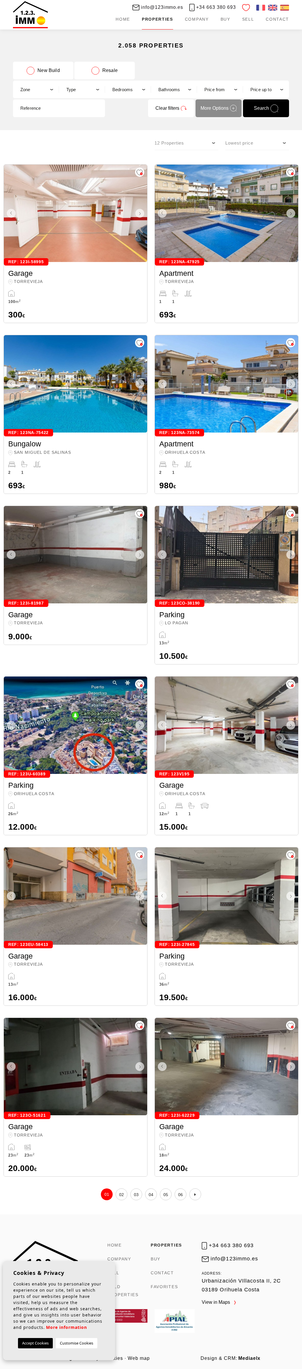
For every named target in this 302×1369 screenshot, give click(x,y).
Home (123, 19)
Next (141, 213)
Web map (139, 1358)
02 (121, 1194)
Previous (10, 213)
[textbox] (36, 89)
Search (261, 108)
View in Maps (216, 1302)
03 (136, 1194)
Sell (248, 19)
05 (165, 1194)
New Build (48, 70)
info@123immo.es (161, 7)
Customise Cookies (76, 1343)
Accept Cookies (35, 1343)
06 (180, 1194)
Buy (225, 19)
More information (66, 1327)
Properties (157, 19)
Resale (110, 70)
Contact (277, 19)
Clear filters (167, 108)
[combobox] (36, 89)
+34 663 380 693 (215, 7)
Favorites (164, 1286)
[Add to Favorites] (139, 172)
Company (197, 19)
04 (151, 1194)
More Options (215, 108)
